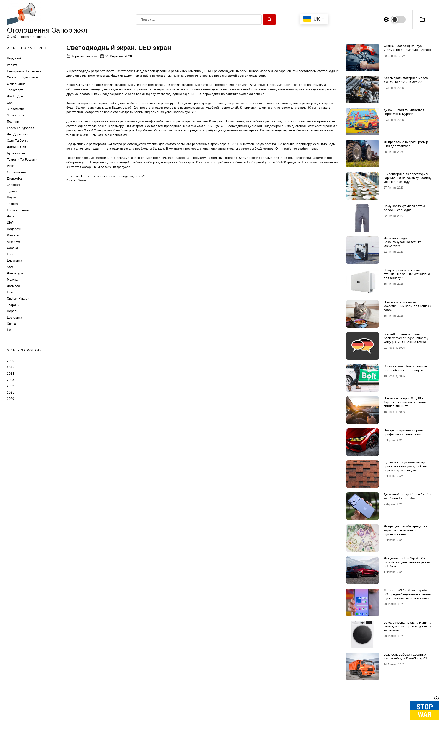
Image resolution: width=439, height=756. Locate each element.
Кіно (10, 292)
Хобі (10, 103)
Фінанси (13, 235)
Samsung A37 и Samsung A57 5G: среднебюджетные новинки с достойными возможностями (407, 594)
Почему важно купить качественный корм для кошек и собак (408, 306)
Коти (10, 254)
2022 (10, 386)
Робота (12, 65)
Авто (10, 267)
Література (15, 273)
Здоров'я (13, 184)
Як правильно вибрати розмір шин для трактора (406, 144)
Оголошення (16, 172)
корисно (103, 176)
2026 (10, 361)
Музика (12, 279)
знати (91, 176)
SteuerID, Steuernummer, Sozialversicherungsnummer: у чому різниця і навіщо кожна (406, 338)
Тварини (13, 305)
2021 (10, 392)
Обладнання (16, 84)
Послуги (13, 121)
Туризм (12, 191)
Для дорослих (17, 134)
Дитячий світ (16, 147)
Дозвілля (13, 286)
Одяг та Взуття (18, 140)
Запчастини (15, 115)
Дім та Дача (16, 96)
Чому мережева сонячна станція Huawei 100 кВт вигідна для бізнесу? (407, 274)
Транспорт (15, 90)
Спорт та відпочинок (22, 77)
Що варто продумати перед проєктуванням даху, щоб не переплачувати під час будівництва (405, 467)
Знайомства (16, 109)
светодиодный (122, 176)
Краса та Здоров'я (21, 128)
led (83, 176)
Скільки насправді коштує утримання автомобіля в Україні (407, 47)
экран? (140, 176)
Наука (11, 197)
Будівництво (16, 153)
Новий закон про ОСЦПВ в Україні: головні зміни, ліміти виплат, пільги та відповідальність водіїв (405, 403)
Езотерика (14, 317)
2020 (10, 398)
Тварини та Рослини (22, 159)
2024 (10, 373)
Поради (12, 311)
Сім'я (11, 222)
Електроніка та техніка (24, 71)
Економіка (14, 178)
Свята (11, 323)
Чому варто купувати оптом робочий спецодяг (404, 208)
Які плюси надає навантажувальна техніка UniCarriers (402, 242)
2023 (10, 380)
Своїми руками (18, 298)
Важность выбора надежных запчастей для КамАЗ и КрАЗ (405, 656)
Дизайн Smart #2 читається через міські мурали (404, 112)
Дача (10, 216)
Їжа (9, 330)
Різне (11, 165)
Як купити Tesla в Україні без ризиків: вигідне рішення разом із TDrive (407, 562)
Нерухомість (16, 58)
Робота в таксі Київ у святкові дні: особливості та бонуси (405, 368)
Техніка (12, 203)
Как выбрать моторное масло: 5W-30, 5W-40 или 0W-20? (406, 80)
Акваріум (13, 241)
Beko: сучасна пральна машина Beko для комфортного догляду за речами (407, 626)
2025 (10, 367)
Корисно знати (18, 210)
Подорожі (14, 229)
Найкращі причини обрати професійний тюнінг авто (403, 432)
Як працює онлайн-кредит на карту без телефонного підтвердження (405, 530)
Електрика (14, 260)
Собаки (12, 248)
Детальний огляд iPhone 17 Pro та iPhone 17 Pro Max (407, 496)
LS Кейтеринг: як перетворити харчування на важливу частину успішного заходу (407, 178)
